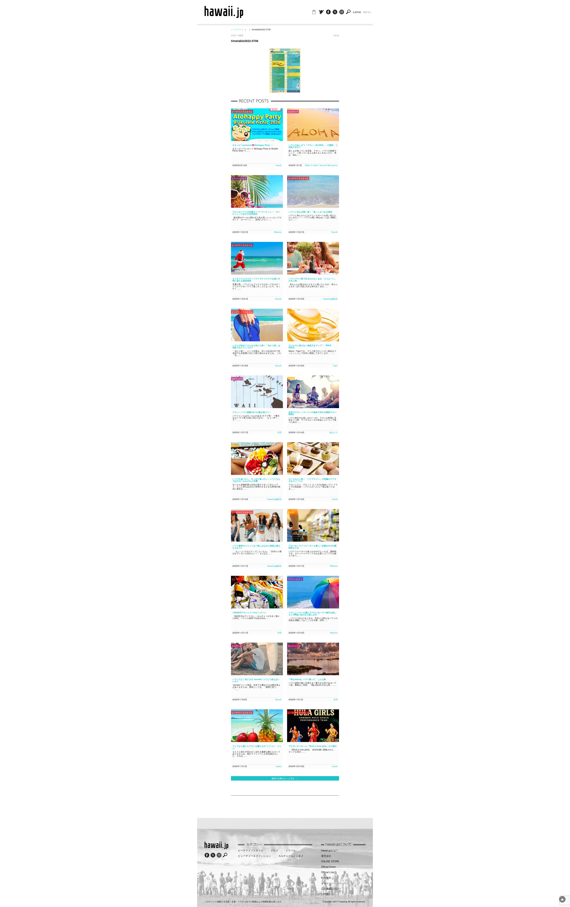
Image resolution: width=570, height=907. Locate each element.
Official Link (327, 872)
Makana (277, 231)
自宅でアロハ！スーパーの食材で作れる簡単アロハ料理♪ (312, 413)
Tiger (335, 365)
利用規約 (326, 877)
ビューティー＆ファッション (254, 856)
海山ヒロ (333, 432)
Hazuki (334, 231)
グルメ (274, 850)
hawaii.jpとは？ (329, 850)
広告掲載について (331, 888)
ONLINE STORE (330, 861)
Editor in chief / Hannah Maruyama (321, 165)
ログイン (367, 12)
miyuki (278, 165)
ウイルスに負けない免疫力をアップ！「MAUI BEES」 (310, 346)
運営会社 (326, 856)
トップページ (237, 29)
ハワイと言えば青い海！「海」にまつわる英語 (310, 211)
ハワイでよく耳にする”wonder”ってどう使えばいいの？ (256, 680)
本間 (279, 432)
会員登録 (357, 12)
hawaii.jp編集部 (330, 298)
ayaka (278, 766)
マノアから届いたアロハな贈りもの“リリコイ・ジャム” (256, 747)
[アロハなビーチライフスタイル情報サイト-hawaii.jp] (224, 16)
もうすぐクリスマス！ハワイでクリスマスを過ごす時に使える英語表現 (256, 279)
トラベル (291, 850)
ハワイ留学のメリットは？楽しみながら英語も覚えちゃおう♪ (256, 546)
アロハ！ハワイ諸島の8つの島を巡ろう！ (251, 412)
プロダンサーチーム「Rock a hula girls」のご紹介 (313, 746)
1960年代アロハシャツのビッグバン (249, 612)
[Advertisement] (285, 805)
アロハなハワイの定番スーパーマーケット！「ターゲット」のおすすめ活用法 (256, 212)
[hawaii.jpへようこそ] (216, 848)
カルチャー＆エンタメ (290, 856)
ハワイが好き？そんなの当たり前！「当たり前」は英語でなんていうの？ (256, 346)
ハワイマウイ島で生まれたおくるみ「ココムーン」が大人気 (312, 279)
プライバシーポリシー (333, 883)
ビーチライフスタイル (250, 850)
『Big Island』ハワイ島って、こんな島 (307, 679)
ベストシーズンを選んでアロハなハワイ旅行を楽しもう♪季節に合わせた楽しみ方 (312, 613)
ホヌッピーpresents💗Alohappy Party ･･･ (253, 144)
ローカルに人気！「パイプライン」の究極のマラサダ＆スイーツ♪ (312, 479)
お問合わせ (327, 894)
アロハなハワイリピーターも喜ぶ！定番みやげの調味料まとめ (312, 546)
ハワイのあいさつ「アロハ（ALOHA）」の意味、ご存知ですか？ (313, 146)
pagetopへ (562, 899)
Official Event (328, 866)
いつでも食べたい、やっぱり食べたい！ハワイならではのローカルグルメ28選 (256, 479)
